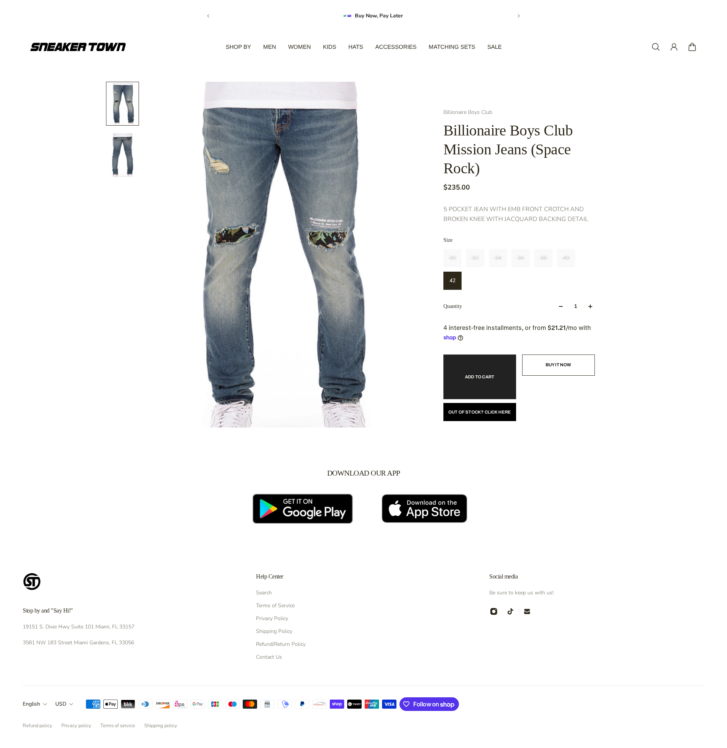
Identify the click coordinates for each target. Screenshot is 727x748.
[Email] (527, 611)
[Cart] (692, 47)
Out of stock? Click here (479, 412)
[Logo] (78, 47)
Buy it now (558, 364)
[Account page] (674, 47)
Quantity (452, 306)
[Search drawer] (656, 47)
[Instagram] (493, 611)
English (31, 704)
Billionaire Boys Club (467, 112)
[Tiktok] (510, 611)
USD (60, 704)
